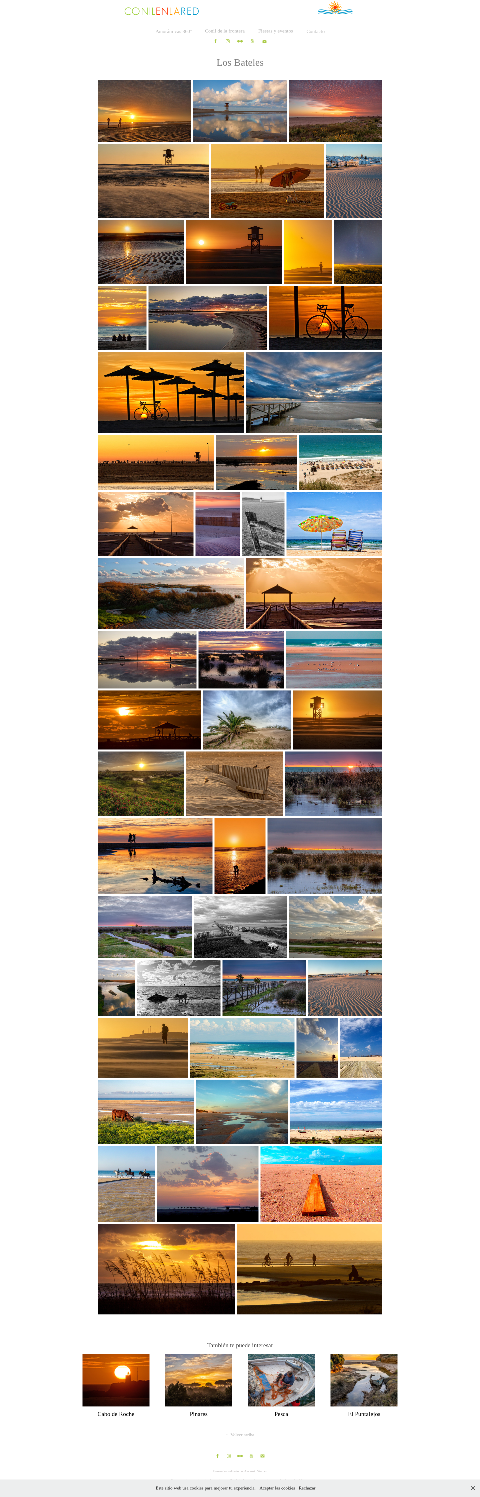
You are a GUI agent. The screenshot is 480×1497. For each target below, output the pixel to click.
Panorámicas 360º (173, 31)
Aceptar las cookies (277, 1487)
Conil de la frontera (225, 31)
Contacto (315, 31)
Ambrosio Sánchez (255, 1471)
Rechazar (307, 1487)
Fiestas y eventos (275, 31)
